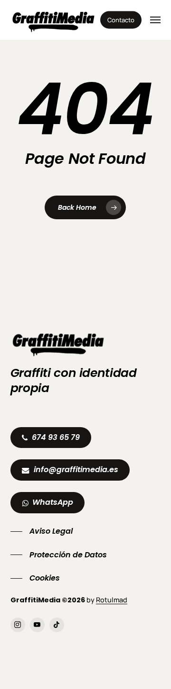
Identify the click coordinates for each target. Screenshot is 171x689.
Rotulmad (111, 599)
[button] (155, 20)
